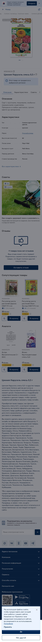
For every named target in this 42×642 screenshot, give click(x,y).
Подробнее (8, 624)
